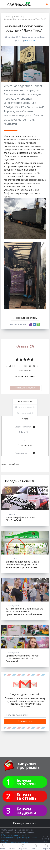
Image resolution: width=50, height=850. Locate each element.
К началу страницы (24, 823)
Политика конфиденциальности (14, 842)
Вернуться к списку (26, 317)
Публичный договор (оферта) (13, 835)
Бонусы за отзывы (27, 796)
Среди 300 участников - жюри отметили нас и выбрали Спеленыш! (22, 658)
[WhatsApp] (38, 324)
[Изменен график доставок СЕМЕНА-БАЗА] (25, 498)
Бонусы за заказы (26, 781)
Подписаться (25, 721)
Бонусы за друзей (26, 810)
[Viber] (30, 324)
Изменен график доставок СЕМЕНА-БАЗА (20, 519)
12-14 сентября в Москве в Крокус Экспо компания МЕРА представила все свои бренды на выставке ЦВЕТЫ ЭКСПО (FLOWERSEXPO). (24, 614)
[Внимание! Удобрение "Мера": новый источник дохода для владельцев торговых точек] (25, 543)
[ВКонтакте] (34, 324)
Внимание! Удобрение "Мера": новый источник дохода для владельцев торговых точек (22, 564)
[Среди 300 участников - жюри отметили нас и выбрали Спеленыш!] (25, 636)
